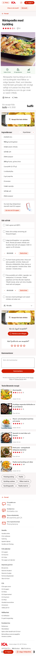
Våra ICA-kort (6, 578)
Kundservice (6, 623)
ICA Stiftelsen (5, 615)
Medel (28, 72)
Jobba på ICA (5, 608)
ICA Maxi (4, 600)
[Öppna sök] (21, 2)
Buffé (4, 107)
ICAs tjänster (6, 549)
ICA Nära (4, 592)
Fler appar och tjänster (8, 560)
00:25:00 (10, 253)
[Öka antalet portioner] (33, 132)
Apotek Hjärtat (6, 541)
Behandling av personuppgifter (11, 634)
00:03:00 (10, 290)
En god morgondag (7, 618)
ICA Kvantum (5, 597)
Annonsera (5, 605)
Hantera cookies (6, 636)
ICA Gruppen (5, 589)
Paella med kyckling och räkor (23, 462)
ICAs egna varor (6, 586)
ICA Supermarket (7, 594)
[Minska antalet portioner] (20, 132)
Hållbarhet (5, 612)
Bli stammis (5, 568)
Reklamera (5, 626)
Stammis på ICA (7, 565)
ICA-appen (5, 552)
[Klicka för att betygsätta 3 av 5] (18, 345)
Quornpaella (17, 390)
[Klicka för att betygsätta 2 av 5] (15, 345)
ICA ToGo (4, 557)
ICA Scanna (5, 555)
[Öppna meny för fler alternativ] (10, 393)
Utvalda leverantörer (8, 602)
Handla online (6, 533)
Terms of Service (19, 379)
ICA (3, 583)
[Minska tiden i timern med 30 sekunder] (4, 253)
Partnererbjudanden (8, 576)
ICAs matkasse (6, 536)
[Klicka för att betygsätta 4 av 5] (21, 345)
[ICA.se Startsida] (13, 3)
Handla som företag (7, 544)
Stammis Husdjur (7, 573)
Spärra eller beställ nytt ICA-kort (11, 631)
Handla (4, 530)
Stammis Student (7, 570)
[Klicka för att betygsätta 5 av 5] (24, 345)
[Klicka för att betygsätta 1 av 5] (11, 345)
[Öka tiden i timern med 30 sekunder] (15, 253)
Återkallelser (5, 629)
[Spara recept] (10, 390)
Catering (4, 539)
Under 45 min (7, 72)
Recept (6, 13)
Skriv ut (7, 97)
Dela (15, 97)
